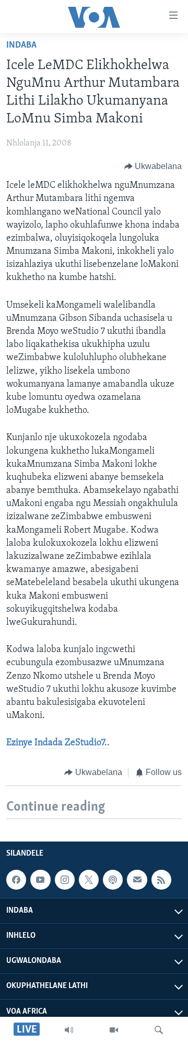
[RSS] (161, 880)
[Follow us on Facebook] (16, 880)
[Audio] (69, 1030)
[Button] (153, 166)
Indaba (21, 45)
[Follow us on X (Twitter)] (89, 880)
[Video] (114, 1030)
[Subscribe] (137, 880)
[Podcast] (113, 880)
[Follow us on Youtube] (40, 880)
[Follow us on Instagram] (65, 880)
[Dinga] (158, 1030)
